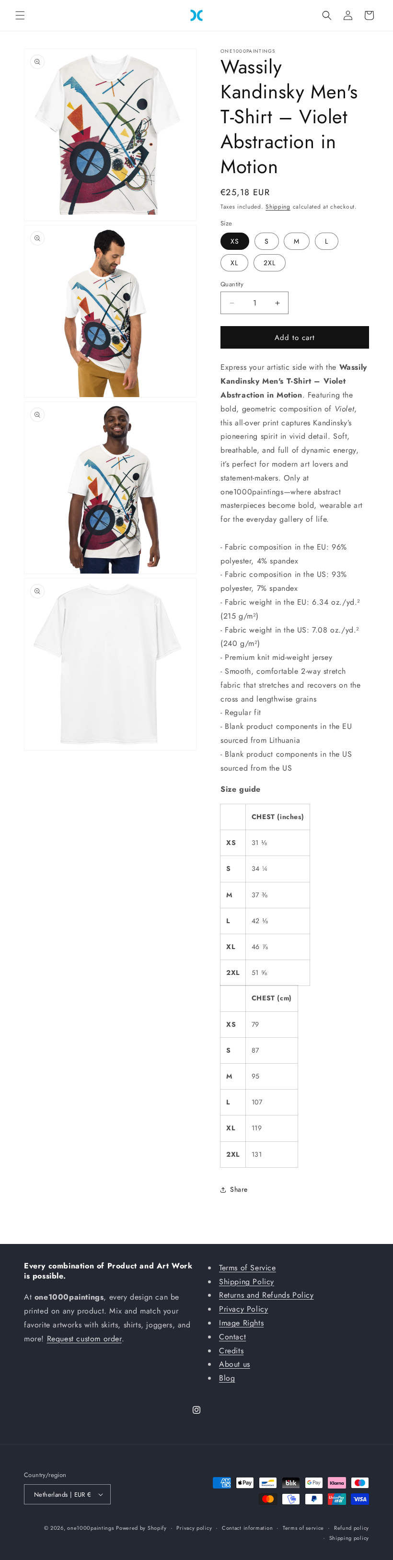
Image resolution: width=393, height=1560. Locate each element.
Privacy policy (194, 1528)
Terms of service (303, 1528)
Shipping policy (349, 1538)
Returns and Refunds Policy (266, 1295)
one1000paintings (90, 1528)
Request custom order (84, 1338)
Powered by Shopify (141, 1528)
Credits (231, 1350)
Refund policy (351, 1528)
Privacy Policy (243, 1308)
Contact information (247, 1528)
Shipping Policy (246, 1281)
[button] (20, 15)
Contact (232, 1336)
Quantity (231, 284)
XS (235, 241)
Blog (227, 1378)
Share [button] (239, 1189)
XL (234, 263)
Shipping (278, 206)
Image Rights (241, 1322)
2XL (270, 263)
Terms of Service (247, 1267)
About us (234, 1364)
